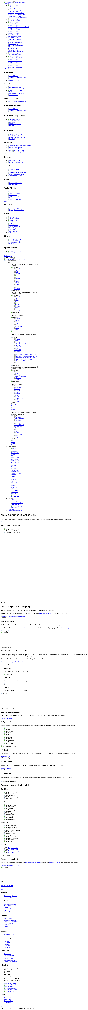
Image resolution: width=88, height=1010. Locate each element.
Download (18, 119)
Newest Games (16, 171)
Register (6, 256)
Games (14, 223)
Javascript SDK (16, 124)
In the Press (7, 945)
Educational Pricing (16, 148)
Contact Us (11, 509)
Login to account (17, 510)
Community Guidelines (10, 961)
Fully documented (13, 848)
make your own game (45, 613)
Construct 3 (23, 264)
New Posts (15, 184)
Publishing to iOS (17, 92)
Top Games (16, 169)
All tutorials (14, 95)
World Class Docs (18, 147)
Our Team (7, 942)
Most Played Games (20, 172)
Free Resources (19, 136)
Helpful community (13, 851)
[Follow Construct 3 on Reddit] (13, 192)
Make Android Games (28, 357)
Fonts (13, 222)
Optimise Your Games (28, 360)
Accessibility (7, 1002)
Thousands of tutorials (14, 849)
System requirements (20, 77)
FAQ (13, 139)
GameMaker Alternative (10, 904)
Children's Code (8, 1001)
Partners (6, 924)
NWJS (17, 121)
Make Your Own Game (10, 905)
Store (5, 201)
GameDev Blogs (8, 958)
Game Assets (7, 954)
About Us (6, 941)
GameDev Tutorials (9, 957)
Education (7, 127)
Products (6, 3)
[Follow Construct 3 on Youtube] (14, 193)
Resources (7, 68)
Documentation (8, 908)
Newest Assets (18, 239)
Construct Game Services (27, 314)
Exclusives (14, 244)
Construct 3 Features (28, 522)
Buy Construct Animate (17, 210)
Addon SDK (16, 80)
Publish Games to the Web (29, 356)
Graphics (15, 225)
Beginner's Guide (16, 87)
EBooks (14, 220)
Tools (13, 232)
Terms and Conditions (10, 998)
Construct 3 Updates (6, 768)
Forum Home (16, 160)
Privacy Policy (8, 999)
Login (10, 256)
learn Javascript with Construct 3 (21, 628)
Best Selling (16, 241)
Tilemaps (14, 231)
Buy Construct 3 (15, 208)
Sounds (18, 226)
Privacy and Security (19, 137)
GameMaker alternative (7, 756)
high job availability (63, 628)
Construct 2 (18, 382)
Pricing (6, 907)
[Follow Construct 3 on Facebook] (14, 198)
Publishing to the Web (21, 88)
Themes (15, 229)
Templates (15, 228)
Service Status (8, 1004)
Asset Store (11, 446)
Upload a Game (17, 175)
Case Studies (7, 912)
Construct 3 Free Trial (7, 718)
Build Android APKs (19, 90)
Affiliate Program (9, 934)
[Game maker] (14, 259)
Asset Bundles (17, 251)
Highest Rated (17, 242)
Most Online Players (18, 174)
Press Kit (6, 944)
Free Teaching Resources (11, 921)
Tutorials (13, 112)
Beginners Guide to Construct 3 (31, 354)
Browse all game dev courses (19, 101)
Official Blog (18, 183)
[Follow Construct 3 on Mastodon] (14, 199)
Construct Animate (24, 292)
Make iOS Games (27, 359)
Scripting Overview (18, 79)
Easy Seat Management (10, 920)
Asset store (11, 852)
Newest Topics (18, 162)
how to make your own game (33, 862)
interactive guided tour (55, 862)
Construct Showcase (6, 780)
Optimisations (20, 93)
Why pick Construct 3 (19, 134)
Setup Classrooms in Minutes (23, 145)
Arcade (10, 478)
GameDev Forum (9, 955)
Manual (15, 76)
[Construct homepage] (14, 2)
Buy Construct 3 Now (18, 865)
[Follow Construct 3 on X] (12, 195)
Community (7, 153)
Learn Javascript (8, 923)
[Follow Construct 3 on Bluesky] (14, 196)
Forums (10, 464)
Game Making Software (10, 896)
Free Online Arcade (9, 960)
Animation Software (9, 897)
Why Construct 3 (8, 918)
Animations (16, 218)
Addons (14, 217)
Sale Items (14, 253)
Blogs (9, 498)
